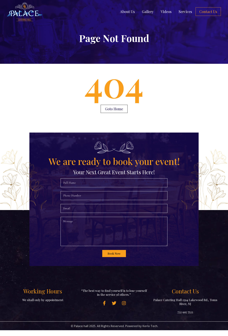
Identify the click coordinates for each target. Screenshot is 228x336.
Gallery (148, 11)
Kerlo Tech (149, 326)
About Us (127, 11)
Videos (166, 11)
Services (185, 11)
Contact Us (208, 11)
